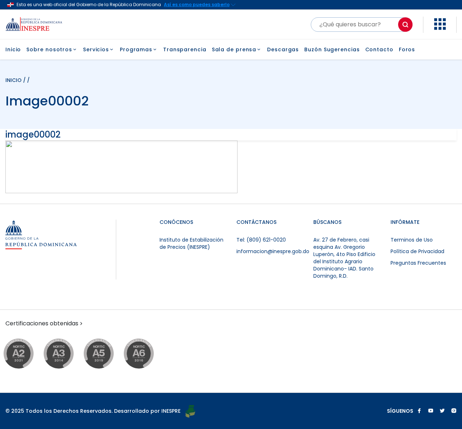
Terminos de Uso (412, 239)
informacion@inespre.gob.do (272, 251)
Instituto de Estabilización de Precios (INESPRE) (191, 243)
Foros (407, 49)
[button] (440, 28)
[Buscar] (405, 24)
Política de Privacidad (417, 251)
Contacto (379, 49)
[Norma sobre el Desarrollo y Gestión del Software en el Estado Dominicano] (146, 354)
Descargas (283, 49)
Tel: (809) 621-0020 (261, 239)
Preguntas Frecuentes (418, 262)
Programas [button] (136, 49)
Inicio (13, 49)
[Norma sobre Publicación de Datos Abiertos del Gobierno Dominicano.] (65, 354)
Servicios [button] (96, 49)
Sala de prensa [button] (234, 49)
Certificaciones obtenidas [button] (41, 323)
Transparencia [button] (184, 49)
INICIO (14, 80)
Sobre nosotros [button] (49, 49)
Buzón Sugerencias (331, 49)
